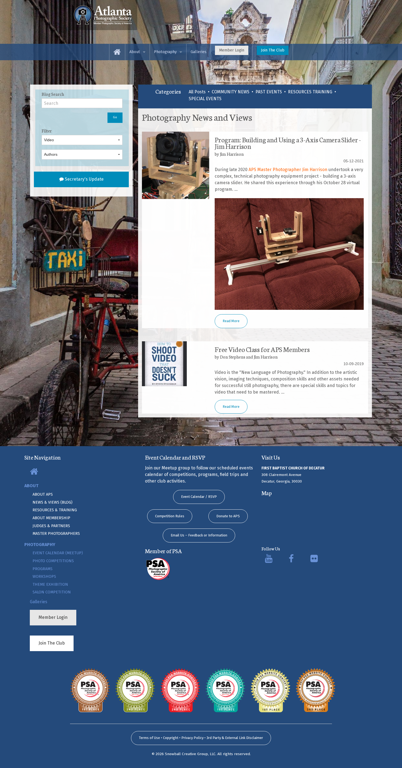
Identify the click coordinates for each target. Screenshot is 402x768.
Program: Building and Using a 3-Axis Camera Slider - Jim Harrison (288, 143)
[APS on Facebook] (291, 560)
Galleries (198, 52)
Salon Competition (52, 592)
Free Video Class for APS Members (262, 349)
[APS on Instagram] (314, 560)
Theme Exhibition (50, 584)
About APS (43, 494)
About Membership (51, 518)
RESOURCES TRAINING (310, 91)
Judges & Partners (51, 526)
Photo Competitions (53, 561)
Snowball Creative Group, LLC (190, 754)
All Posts (197, 91)
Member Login (231, 50)
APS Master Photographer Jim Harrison (288, 169)
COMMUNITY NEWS (230, 91)
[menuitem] (117, 52)
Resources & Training (55, 510)
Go (115, 117)
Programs (43, 569)
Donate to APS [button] (228, 516)
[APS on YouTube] (268, 560)
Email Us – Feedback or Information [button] (199, 535)
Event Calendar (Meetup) (58, 553)
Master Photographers (56, 533)
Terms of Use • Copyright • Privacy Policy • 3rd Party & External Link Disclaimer (201, 738)
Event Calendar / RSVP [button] (199, 497)
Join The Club (272, 50)
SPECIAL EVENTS (205, 98)
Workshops (44, 576)
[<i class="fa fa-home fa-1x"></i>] (103, 14)
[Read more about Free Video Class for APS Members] (175, 363)
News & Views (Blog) (52, 502)
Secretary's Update (84, 179)
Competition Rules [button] (169, 516)
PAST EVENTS (268, 91)
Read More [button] (231, 321)
